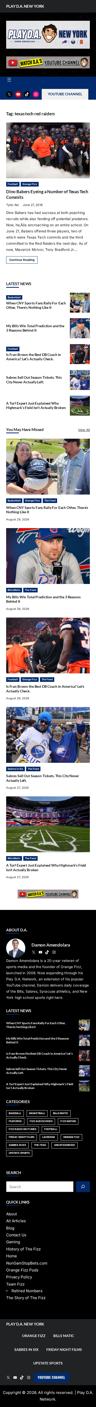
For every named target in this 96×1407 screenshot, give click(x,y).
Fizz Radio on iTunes (22, 1129)
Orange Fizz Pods (22, 1270)
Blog (10, 1228)
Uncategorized (64, 1145)
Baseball (15, 1113)
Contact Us (16, 1235)
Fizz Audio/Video (41, 1121)
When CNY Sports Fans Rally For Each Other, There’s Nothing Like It (36, 305)
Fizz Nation (68, 1121)
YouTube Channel (51, 1377)
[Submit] (83, 1186)
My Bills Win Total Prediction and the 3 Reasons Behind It (35, 328)
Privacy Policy (19, 1277)
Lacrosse (48, 1137)
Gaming (13, 1241)
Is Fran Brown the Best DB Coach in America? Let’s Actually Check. (33, 357)
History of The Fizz (23, 1249)
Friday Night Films (21, 1137)
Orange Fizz (29, 184)
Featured (15, 1121)
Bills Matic (14, 590)
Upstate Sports (19, 1153)
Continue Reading (22, 260)
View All (84, 430)
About (11, 1213)
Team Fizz (15, 1284)
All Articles (16, 1220)
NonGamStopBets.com (26, 1263)
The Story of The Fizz (26, 1297)
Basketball (14, 297)
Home (11, 1256)
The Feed (50, 500)
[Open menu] (9, 80)
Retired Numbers (27, 1290)
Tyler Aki (12, 205)
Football (13, 184)
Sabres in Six (15, 768)
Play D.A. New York (25, 6)
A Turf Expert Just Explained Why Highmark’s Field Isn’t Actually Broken (36, 405)
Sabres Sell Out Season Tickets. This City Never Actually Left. (34, 379)
